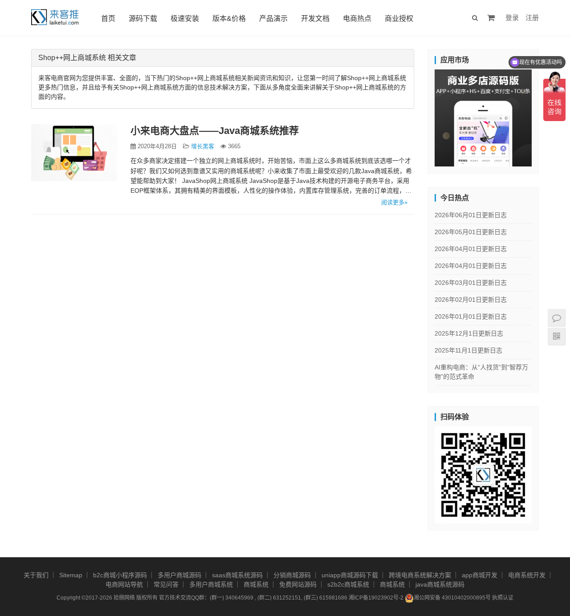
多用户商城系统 (211, 584)
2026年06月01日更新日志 (471, 215)
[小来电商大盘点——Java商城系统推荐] (74, 152)
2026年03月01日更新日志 (471, 282)
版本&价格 (229, 18)
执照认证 (502, 598)
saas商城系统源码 (237, 575)
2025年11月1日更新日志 (468, 350)
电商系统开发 (527, 575)
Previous (419, 115)
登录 (512, 17)
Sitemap (70, 575)
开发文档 (315, 18)
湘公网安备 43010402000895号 (452, 598)
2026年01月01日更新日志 (471, 316)
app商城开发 (479, 575)
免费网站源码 (298, 584)
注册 (532, 17)
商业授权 (399, 18)
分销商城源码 (292, 575)
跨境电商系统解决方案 (420, 575)
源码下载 (143, 18)
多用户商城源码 (179, 575)
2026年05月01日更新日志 (471, 231)
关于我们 (36, 575)
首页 (108, 18)
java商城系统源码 (439, 584)
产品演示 (273, 18)
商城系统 (256, 584)
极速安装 (185, 18)
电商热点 (357, 18)
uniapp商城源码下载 (350, 575)
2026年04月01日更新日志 (471, 248)
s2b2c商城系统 (348, 584)
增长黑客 (202, 146)
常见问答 (166, 584)
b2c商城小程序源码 (120, 575)
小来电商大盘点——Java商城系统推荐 (214, 130)
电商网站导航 (124, 584)
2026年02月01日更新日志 (471, 299)
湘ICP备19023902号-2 (376, 598)
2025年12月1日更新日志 (469, 333)
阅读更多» (394, 202)
